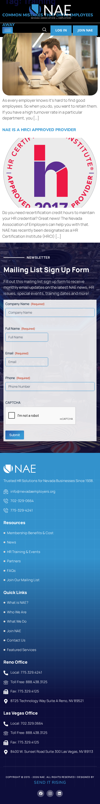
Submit (14, 435)
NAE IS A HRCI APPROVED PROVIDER (39, 129)
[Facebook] (40, 793)
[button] (44, 30)
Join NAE (85, 30)
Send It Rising (50, 782)
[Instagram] (50, 793)
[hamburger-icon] (7, 30)
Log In (61, 30)
